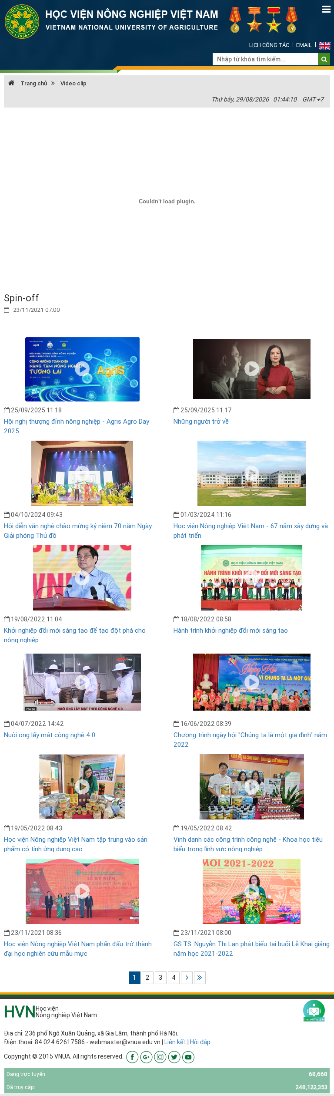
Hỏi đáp (200, 1042)
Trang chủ (33, 83)
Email (304, 45)
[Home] (156, 21)
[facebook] (132, 1056)
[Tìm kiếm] (324, 59)
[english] (325, 45)
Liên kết (175, 1042)
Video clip (73, 83)
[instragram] (160, 1056)
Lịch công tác (269, 45)
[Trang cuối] (199, 978)
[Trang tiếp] (186, 978)
